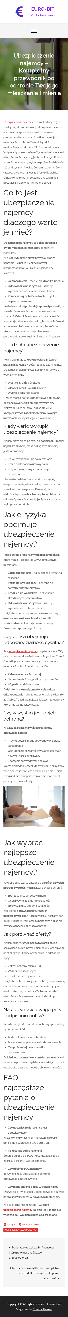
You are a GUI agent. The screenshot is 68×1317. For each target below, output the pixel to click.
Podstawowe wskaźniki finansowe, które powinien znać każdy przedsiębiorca (32, 1252)
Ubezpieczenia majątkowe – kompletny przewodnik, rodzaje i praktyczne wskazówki (34, 1273)
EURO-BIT (42, 9)
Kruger (11, 1224)
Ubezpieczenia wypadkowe (20, 1229)
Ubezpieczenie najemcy (18, 122)
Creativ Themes (42, 1309)
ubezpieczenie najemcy (23, 651)
